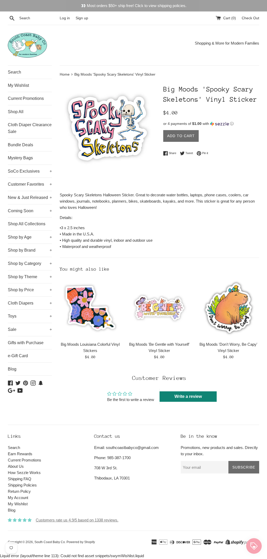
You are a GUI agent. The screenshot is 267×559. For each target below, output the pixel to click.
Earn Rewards (20, 454)
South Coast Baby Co (49, 542)
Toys (30, 316)
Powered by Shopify (80, 542)
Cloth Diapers (30, 303)
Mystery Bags (20, 158)
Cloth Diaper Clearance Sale (30, 128)
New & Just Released (30, 197)
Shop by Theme (30, 277)
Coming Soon (30, 211)
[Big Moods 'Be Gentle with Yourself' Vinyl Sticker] (159, 308)
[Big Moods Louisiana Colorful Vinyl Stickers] (90, 308)
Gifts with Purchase (26, 343)
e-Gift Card (18, 356)
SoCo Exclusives (30, 171)
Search (14, 72)
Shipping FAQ (19, 479)
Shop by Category (30, 263)
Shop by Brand (30, 250)
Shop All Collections (26, 224)
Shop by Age (30, 237)
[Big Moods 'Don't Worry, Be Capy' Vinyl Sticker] (228, 308)
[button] (211, 123)
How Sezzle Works (24, 472)
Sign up (82, 18)
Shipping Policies (22, 485)
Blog (12, 369)
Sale (30, 329)
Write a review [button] (188, 396)
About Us (16, 466)
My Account (18, 497)
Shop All (15, 112)
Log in (65, 18)
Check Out (250, 18)
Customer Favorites (30, 184)
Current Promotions (26, 98)
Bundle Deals (20, 145)
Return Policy (19, 491)
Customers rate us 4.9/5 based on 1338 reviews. (77, 520)
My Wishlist (18, 85)
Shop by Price (30, 290)
